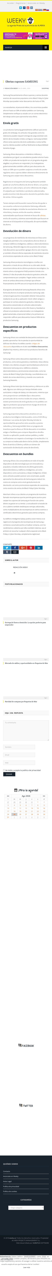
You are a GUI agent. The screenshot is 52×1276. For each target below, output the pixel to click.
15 (38, 808)
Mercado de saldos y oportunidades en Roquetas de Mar (26, 663)
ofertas (42, 215)
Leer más (26, 1267)
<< (8, 796)
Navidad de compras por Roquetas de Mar (21, 701)
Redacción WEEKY (11, 88)
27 (8, 802)
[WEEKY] (26, 21)
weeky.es (12, 1238)
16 (44, 808)
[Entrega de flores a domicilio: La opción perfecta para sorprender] (26, 605)
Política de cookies (10, 1191)
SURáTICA (36, 1243)
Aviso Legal (7, 1181)
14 (32, 808)
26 (20, 814)
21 (32, 811)
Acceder (10, 3)
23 (44, 811)
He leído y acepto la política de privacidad (23, 770)
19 (20, 811)
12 (20, 808)
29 (20, 802)
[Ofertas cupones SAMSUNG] (26, 67)
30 (26, 802)
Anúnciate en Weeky (36, 3)
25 (14, 814)
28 (14, 802)
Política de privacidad (11, 1186)
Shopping (45, 88)
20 (26, 811)
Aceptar (46, 1264)
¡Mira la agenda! (27, 790)
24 (8, 814)
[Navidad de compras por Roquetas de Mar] (26, 684)
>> (44, 796)
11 (14, 808)
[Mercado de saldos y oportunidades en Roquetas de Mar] (26, 645)
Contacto (6, 1171)
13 (26, 808)
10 (8, 808)
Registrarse (21, 3)
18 (14, 811)
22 (38, 811)
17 (8, 811)
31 (32, 802)
